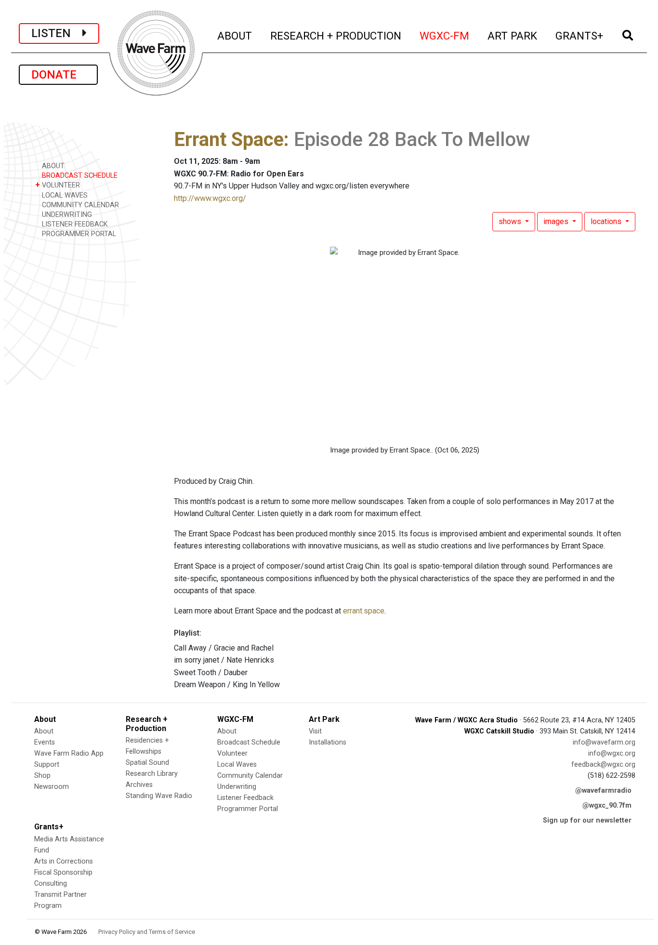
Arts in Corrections (63, 861)
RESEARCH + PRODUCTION (336, 35)
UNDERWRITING (66, 215)
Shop (42, 776)
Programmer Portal (247, 809)
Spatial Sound (147, 763)
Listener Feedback (245, 798)
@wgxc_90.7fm (607, 805)
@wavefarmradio (603, 790)
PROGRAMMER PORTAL (78, 234)
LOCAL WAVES (64, 195)
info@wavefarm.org (604, 742)
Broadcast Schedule (248, 742)
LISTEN (56, 33)
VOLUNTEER (57, 184)
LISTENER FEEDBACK (74, 224)
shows (511, 221)
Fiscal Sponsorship (63, 872)
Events (44, 742)
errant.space (363, 610)
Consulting (50, 883)
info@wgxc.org (611, 753)
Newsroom (51, 787)
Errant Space (229, 139)
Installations (327, 742)
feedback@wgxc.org (603, 764)
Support (46, 764)
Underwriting (236, 787)
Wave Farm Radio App (69, 753)
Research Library (152, 774)
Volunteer (232, 753)
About (43, 731)
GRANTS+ (580, 35)
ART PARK (513, 35)
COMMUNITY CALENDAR (79, 205)
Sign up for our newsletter (587, 820)
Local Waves (237, 764)
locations (607, 221)
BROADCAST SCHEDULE (79, 176)
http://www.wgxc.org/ (210, 198)
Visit (315, 731)
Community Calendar (250, 776)
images (556, 221)
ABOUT (235, 35)
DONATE (58, 74)
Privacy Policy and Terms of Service (146, 931)
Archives (139, 785)
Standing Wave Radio (159, 796)
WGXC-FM (445, 35)
